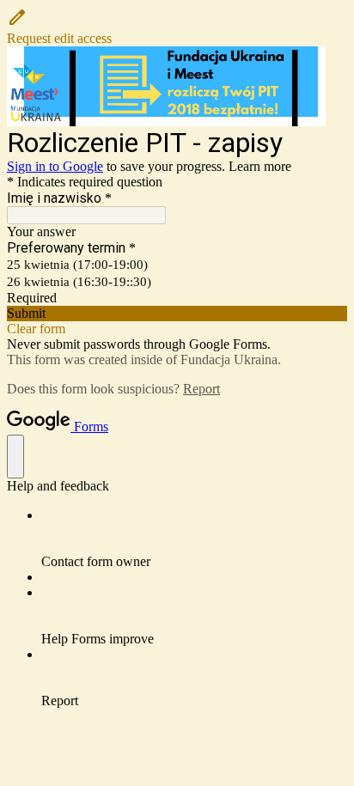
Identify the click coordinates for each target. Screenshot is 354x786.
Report (201, 388)
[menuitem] (194, 539)
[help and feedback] (15, 456)
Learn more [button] (260, 166)
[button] (177, 26)
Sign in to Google (55, 166)
